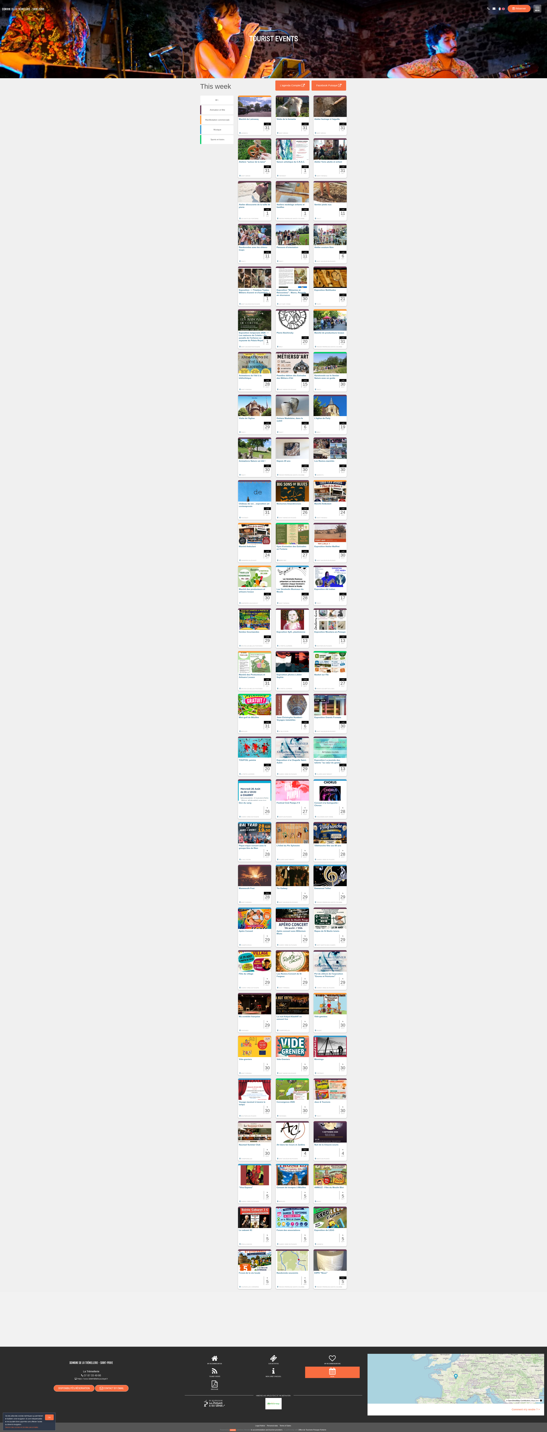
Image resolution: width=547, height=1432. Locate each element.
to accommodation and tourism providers (266, 1430)
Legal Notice (260, 1426)
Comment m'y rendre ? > (526, 1409)
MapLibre (535, 1400)
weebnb (232, 1430)
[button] (255, 116)
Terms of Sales (285, 1426)
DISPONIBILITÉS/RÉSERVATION (74, 1388)
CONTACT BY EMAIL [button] (113, 1388)
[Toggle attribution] (541, 1400)
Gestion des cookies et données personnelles (21, 1427)
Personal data (272, 1426)
